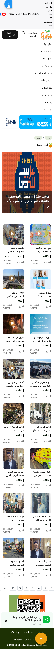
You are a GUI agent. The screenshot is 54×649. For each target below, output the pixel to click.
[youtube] (4, 14)
